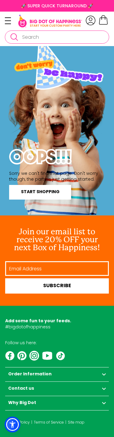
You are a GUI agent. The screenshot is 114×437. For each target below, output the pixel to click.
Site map (76, 422)
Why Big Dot (22, 403)
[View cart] (103, 24)
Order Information (30, 374)
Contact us (21, 388)
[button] (12, 424)
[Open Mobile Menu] (11, 20)
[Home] (50, 21)
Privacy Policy (17, 422)
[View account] (91, 20)
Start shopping (40, 192)
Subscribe (57, 286)
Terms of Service (49, 422)
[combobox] (57, 37)
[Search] (14, 37)
